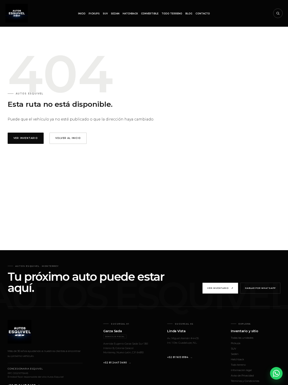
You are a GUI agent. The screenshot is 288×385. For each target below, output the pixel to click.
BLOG (188, 13)
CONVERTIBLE (149, 13)
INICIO (82, 13)
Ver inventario (220, 288)
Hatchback (237, 359)
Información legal (241, 370)
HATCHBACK (130, 13)
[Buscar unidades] (278, 13)
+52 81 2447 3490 (115, 362)
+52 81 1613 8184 (177, 357)
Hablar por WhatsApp (260, 288)
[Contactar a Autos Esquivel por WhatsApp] (276, 373)
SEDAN (115, 13)
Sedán (234, 354)
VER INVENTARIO (26, 138)
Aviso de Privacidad (242, 375)
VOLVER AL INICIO (68, 138)
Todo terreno (238, 364)
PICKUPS (94, 13)
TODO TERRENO (172, 13)
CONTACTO (203, 13)
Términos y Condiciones (245, 381)
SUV (105, 13)
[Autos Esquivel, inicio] (16, 13)
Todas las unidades (242, 337)
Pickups (235, 343)
